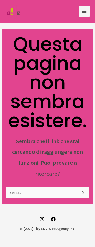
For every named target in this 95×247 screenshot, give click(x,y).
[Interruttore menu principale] (84, 11)
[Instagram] (42, 219)
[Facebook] (53, 219)
